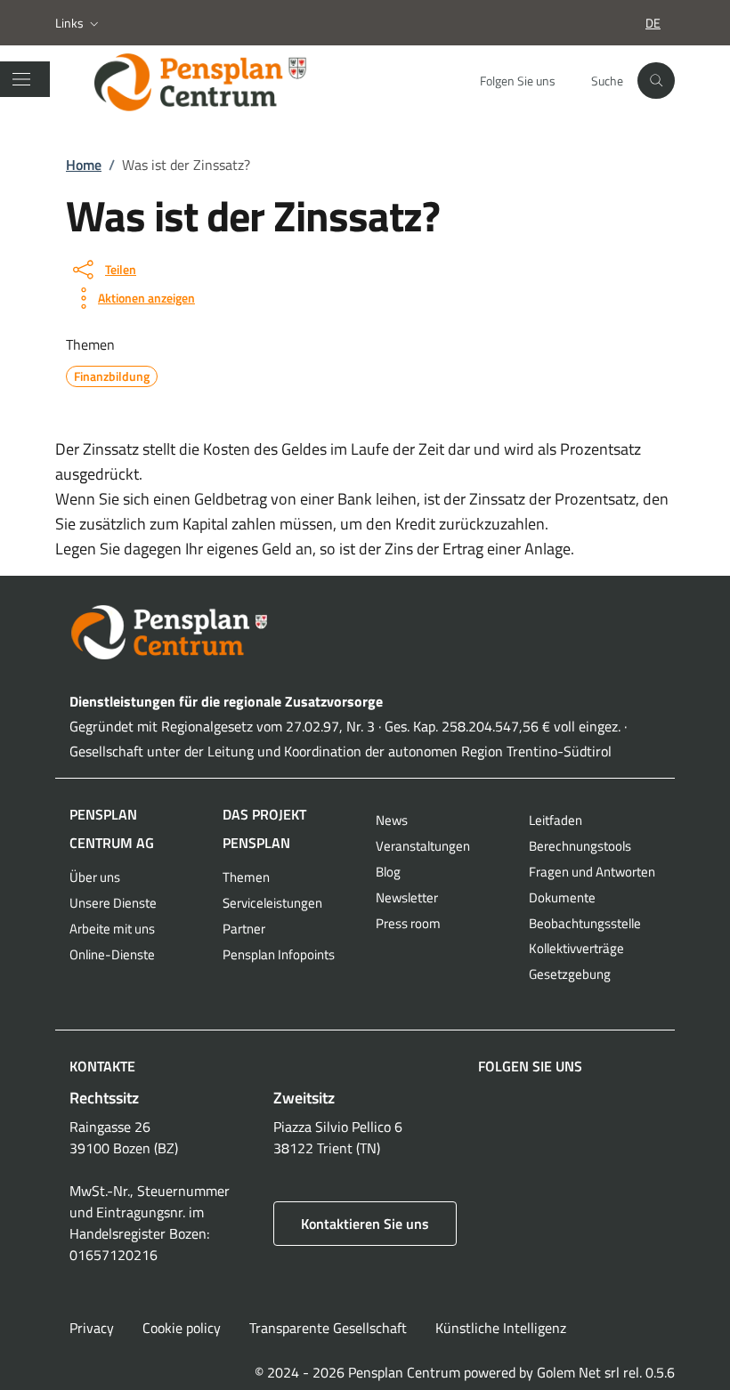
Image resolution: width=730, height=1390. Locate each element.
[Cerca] (656, 81)
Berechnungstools (580, 846)
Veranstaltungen (423, 846)
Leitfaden (555, 820)
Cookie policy (181, 1327)
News (392, 820)
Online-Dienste (112, 954)
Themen (246, 877)
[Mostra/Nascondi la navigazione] (21, 79)
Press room (408, 923)
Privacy (91, 1327)
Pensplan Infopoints (279, 954)
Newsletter (407, 897)
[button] (78, 23)
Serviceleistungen (272, 903)
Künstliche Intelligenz (500, 1327)
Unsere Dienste (113, 903)
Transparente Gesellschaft (328, 1327)
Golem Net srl (578, 1372)
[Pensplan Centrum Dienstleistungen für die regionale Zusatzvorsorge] (217, 80)
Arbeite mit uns (112, 928)
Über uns (94, 877)
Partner (244, 928)
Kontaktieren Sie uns (365, 1223)
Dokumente (562, 897)
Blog (388, 871)
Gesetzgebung (570, 974)
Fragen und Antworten (592, 871)
